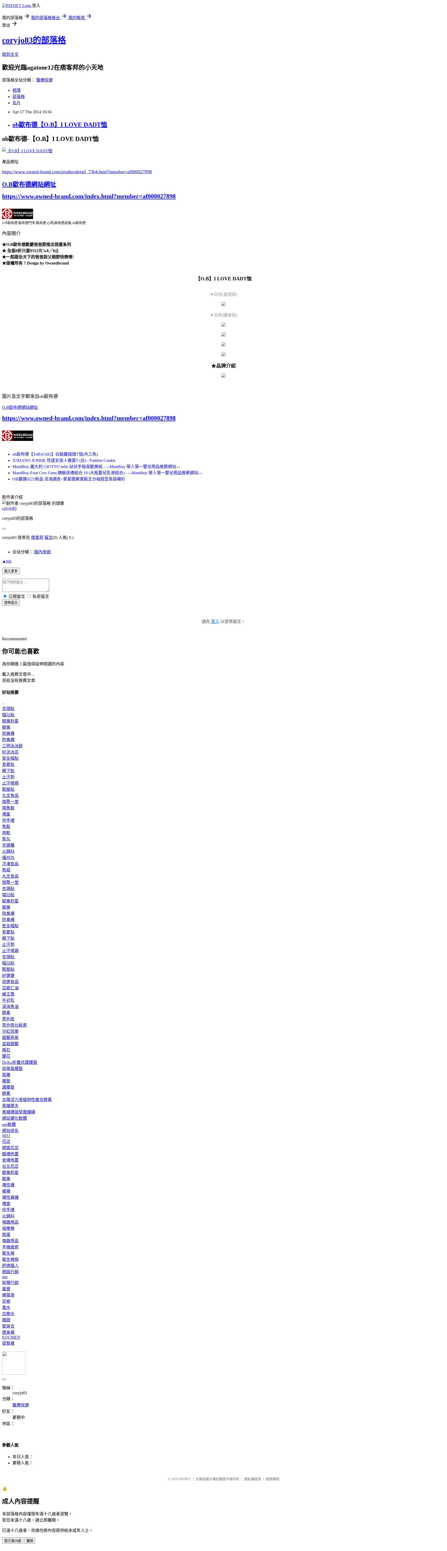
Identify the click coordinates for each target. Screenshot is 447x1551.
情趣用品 (10, 1222)
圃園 (6, 1320)
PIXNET (185, 1479)
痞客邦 (37, 537)
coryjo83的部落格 (34, 40)
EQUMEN (11, 1337)
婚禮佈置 (10, 1154)
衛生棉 (8, 1253)
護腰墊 (8, 1087)
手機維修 (10, 1247)
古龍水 (8, 1314)
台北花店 (10, 1166)
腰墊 (6, 1081)
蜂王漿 (8, 994)
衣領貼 (8, 708)
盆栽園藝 (10, 1044)
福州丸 (8, 857)
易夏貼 (8, 764)
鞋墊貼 (8, 789)
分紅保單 (10, 1031)
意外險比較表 (14, 1025)
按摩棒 (8, 1228)
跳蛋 (6, 1234)
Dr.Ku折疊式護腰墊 (19, 1062)
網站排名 (10, 1130)
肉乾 (6, 833)
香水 (6, 1307)
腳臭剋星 (10, 721)
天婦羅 (8, 845)
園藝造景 (10, 1037)
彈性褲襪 (10, 1197)
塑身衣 (8, 1326)
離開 (29, 1541)
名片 (16, 103)
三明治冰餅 (12, 746)
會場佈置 (10, 1160)
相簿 (16, 90)
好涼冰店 (10, 752)
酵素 (6, 1013)
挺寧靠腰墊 (12, 1068)
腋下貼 (8, 771)
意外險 (8, 1019)
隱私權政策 (252, 1479)
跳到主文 (10, 54)
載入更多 (11, 571)
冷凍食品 (10, 864)
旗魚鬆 (8, 808)
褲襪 (6, 1191)
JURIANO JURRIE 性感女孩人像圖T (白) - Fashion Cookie (63, 460)
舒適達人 (10, 1265)
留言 (48, 537)
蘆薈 (6, 1289)
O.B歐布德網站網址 (29, 184)
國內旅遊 (42, 552)
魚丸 (6, 839)
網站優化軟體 (14, 1118)
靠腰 (6, 1075)
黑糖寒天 (10, 1106)
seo (5, 1277)
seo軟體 (9, 1124)
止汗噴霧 (10, 783)
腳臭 (6, 727)
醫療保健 (44, 80)
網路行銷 (10, 1272)
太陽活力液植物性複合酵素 (27, 1099)
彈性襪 (8, 1185)
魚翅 (6, 870)
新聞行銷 (10, 1283)
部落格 (18, 96)
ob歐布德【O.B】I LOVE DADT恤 (59, 124)
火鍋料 (8, 851)
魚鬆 (6, 826)
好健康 (8, 975)
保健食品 (10, 982)
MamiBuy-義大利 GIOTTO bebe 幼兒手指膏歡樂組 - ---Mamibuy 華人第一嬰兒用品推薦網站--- (96, 466)
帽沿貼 (8, 715)
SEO (6, 1135)
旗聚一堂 (10, 802)
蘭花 (6, 1056)
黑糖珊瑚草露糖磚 (18, 1112)
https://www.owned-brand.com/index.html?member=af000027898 (89, 196)
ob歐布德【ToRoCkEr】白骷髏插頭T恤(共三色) (55, 454)
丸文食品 (10, 795)
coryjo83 (9, 508)
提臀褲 (8, 1343)
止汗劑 (8, 777)
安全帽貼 (10, 758)
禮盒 (6, 814)
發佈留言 (11, 603)
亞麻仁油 (10, 988)
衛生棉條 (10, 1259)
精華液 (8, 1295)
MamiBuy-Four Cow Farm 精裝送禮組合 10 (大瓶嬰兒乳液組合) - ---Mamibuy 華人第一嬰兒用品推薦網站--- (107, 473)
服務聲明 (272, 1479)
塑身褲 (8, 1332)
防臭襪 (8, 739)
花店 (6, 1141)
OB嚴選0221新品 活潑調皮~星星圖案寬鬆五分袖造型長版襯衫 (68, 479)
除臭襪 (8, 733)
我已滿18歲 (12, 1541)
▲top (6, 561)
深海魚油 (10, 1006)
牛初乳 (8, 1000)
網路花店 (10, 1148)
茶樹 (6, 1301)
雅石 (6, 1050)
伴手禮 (8, 820)
